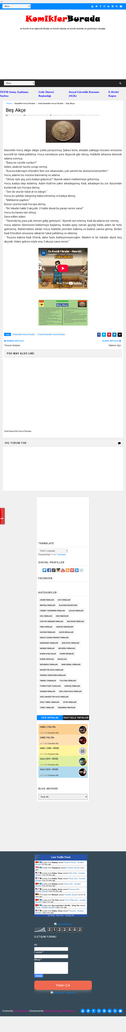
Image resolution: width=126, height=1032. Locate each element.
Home (9, 103)
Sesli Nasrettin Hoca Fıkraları (50, 103)
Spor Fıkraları (69, 702)
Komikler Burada (73, 868)
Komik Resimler (67, 654)
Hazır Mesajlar (66, 632)
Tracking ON (69, 915)
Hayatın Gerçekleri (64, 627)
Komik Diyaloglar (48, 654)
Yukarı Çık (63, 985)
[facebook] (100, 6)
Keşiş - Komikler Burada (45, 907)
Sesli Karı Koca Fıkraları (70, 691)
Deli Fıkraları (46, 616)
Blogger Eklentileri (68, 605)
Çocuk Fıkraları (76, 611)
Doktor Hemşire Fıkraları (51, 621)
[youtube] (92, 6)
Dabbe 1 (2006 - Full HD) (49, 748)
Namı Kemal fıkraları (70, 665)
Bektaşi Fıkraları (47, 605)
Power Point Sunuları (50, 686)
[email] (121, 6)
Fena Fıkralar (46, 627)
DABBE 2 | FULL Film (47, 727)
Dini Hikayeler (62, 616)
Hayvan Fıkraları (47, 632)
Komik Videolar (47, 659)
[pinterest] (112, 6)
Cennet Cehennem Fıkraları (52, 611)
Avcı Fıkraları (64, 600)
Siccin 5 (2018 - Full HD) (49, 769)
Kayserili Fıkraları (66, 648)
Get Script (51, 915)
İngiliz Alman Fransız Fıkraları (54, 638)
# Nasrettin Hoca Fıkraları (24, 334)
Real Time (59, 915)
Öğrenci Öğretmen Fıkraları (53, 675)
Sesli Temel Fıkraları (49, 702)
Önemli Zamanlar (48, 681)
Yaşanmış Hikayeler (66, 708)
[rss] (116, 6)
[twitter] (96, 6)
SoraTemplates (21, 1011)
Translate (61, 554)
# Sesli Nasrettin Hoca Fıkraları (51, 334)
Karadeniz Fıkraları (49, 643)
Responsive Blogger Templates (59, 1011)
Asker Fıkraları (47, 600)
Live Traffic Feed (60, 857)
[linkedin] (108, 6)
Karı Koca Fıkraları (70, 643)
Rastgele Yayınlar (76, 717)
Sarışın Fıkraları (47, 691)
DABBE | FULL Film (47, 737)
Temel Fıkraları (47, 708)
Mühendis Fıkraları (49, 665)
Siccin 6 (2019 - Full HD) (49, 759)
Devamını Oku (53, 733)
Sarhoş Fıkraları (72, 686)
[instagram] (104, 6)
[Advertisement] (63, 56)
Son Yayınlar (50, 717)
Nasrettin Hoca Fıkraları (25, 103)
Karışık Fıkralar (47, 648)
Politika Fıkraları (68, 681)
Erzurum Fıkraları (75, 621)
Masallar (62, 659)
